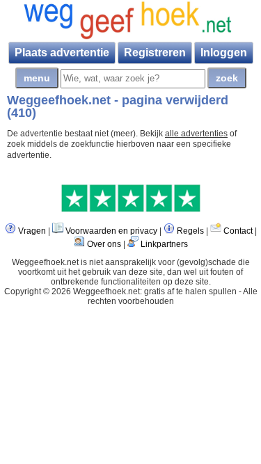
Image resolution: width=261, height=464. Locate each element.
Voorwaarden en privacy (111, 231)
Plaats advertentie (62, 52)
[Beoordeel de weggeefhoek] (130, 209)
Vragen (32, 231)
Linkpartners (164, 244)
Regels (190, 231)
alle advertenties (196, 133)
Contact (238, 231)
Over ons (104, 244)
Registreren (155, 52)
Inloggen (223, 52)
